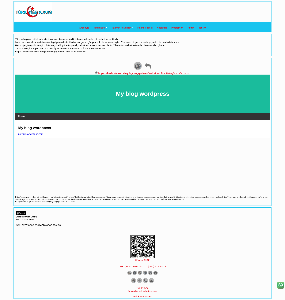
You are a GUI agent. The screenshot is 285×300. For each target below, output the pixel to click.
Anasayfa (84, 27)
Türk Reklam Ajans (142, 296)
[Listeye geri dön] (148, 69)
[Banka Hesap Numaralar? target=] (139, 282)
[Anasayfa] (134, 282)
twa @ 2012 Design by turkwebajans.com (142, 289)
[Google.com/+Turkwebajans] (145, 274)
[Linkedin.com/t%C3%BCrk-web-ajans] (155, 274)
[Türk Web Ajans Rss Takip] (129, 274)
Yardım (190, 27)
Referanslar (100, 27)
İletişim (202, 27)
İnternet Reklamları (122, 27)
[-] (142, 257)
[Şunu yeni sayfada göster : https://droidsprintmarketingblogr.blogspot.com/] (137, 69)
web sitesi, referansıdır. (144, 73)
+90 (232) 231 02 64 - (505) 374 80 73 (142, 266)
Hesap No (162, 27)
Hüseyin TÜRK (142, 260)
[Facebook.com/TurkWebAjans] (134, 274)
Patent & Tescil (145, 27)
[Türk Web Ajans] (33, 20)
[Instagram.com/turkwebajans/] (150, 274)
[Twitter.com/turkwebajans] (139, 274)
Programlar (177, 27)
